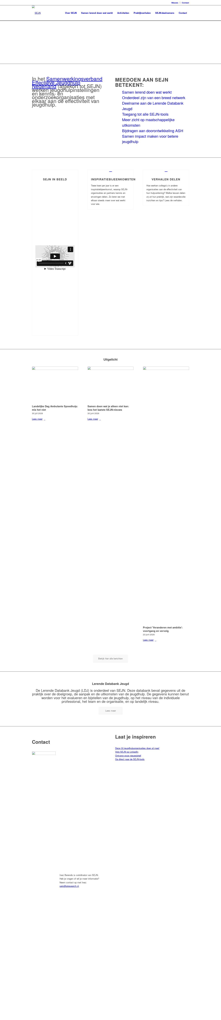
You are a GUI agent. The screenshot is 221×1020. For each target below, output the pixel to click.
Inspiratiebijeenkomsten (113, 179)
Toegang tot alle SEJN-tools (145, 114)
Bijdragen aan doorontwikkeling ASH (152, 130)
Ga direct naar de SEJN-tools (130, 759)
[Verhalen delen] (166, 169)
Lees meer (37, 418)
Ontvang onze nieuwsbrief (128, 755)
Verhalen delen (166, 179)
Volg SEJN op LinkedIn (126, 751)
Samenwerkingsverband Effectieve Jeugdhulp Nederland (67, 82)
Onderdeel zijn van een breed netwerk (153, 97)
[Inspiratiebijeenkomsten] (110, 169)
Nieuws (174, 2)
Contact (185, 2)
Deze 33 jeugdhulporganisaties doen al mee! (137, 748)
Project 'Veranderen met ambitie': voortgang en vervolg (163, 629)
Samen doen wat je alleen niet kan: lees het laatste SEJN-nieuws (108, 407)
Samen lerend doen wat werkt (147, 92)
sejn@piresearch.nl (69, 886)
